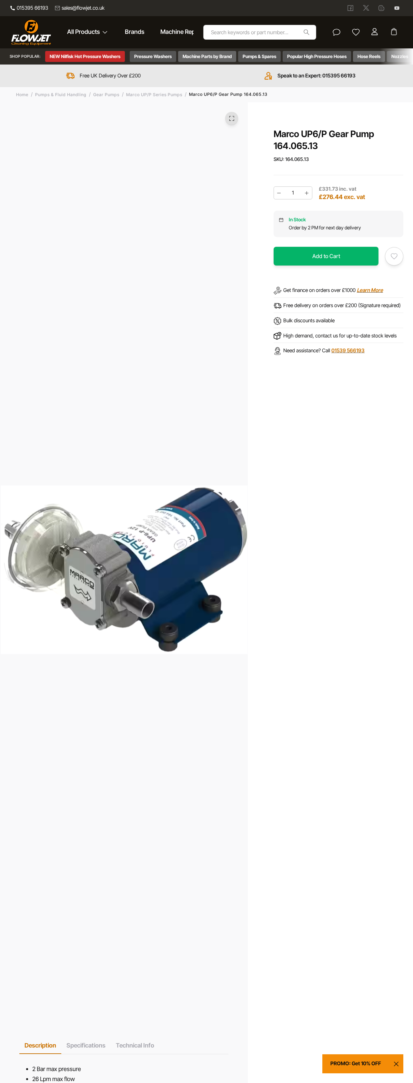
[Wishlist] (356, 32)
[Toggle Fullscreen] (231, 118)
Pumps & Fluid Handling (60, 94)
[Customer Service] (336, 32)
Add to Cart (326, 256)
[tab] (40, 1045)
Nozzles (399, 56)
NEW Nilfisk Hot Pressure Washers (85, 56)
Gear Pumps (106, 94)
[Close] (396, 1064)
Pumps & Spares (259, 56)
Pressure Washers (153, 56)
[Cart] (394, 32)
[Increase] (307, 193)
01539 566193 (348, 350)
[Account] (375, 32)
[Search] (306, 32)
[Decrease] (279, 193)
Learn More (370, 290)
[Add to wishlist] (394, 256)
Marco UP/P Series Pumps (154, 94)
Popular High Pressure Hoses (317, 56)
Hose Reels (369, 56)
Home (22, 94)
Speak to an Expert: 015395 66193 (316, 76)
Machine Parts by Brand (207, 56)
